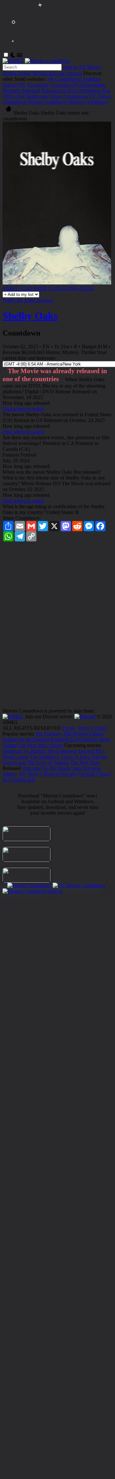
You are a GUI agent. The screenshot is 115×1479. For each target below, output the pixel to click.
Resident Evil (64, 739)
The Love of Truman (48, 762)
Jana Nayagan (87, 768)
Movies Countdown (88, 102)
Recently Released (21, 90)
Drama (9, 73)
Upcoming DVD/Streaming (77, 84)
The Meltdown (45, 756)
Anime (24, 73)
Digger (56, 745)
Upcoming (37, 84)
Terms (68, 728)
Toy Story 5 (30, 774)
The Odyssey (48, 733)
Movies (39, 73)
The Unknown (62, 751)
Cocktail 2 (88, 774)
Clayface (88, 739)
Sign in (70, 67)
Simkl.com (37, 96)
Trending (91, 79)
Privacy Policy (93, 728)
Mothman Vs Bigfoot (24, 751)
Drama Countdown (47, 102)
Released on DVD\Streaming (70, 90)
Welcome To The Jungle (46, 768)
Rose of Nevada (60, 774)
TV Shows (90, 67)
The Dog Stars (33, 745)
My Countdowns (64, 79)
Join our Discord (65, 73)
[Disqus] (57, 627)
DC (22, 84)
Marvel (10, 84)
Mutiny (10, 774)
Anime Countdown (68, 96)
